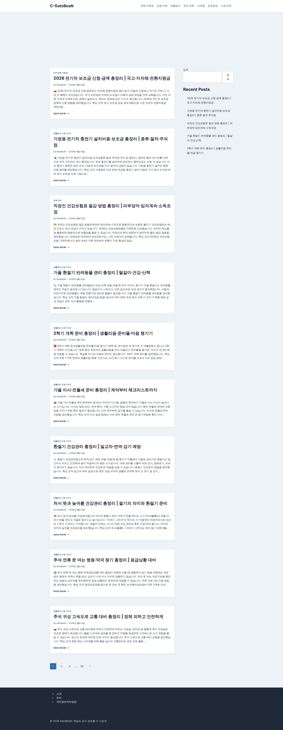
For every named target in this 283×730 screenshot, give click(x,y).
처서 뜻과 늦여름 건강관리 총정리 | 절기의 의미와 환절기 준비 (110, 503)
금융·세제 (162, 5)
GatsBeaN (61, 85)
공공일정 (213, 5)
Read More (61, 113)
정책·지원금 (147, 5)
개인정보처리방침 (66, 701)
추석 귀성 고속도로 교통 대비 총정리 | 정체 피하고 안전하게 (108, 616)
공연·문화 (189, 5)
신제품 (201, 5)
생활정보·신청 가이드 (62, 133)
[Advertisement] (141, 34)
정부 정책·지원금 (61, 73)
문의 (58, 697)
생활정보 (175, 5)
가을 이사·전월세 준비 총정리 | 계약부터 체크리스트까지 (105, 389)
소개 (58, 693)
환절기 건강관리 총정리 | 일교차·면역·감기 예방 (97, 446)
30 (82, 666)
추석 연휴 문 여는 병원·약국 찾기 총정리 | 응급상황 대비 (105, 559)
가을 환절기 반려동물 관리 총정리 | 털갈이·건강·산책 (102, 272)
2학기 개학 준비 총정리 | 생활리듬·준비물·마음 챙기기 (103, 333)
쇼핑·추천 (226, 5)
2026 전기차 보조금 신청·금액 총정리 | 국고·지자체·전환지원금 (112, 78)
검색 (185, 69)
